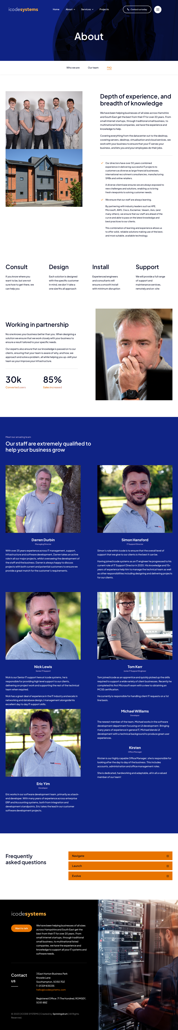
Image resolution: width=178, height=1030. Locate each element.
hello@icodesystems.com (51, 989)
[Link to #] (157, 9)
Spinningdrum (60, 1013)
